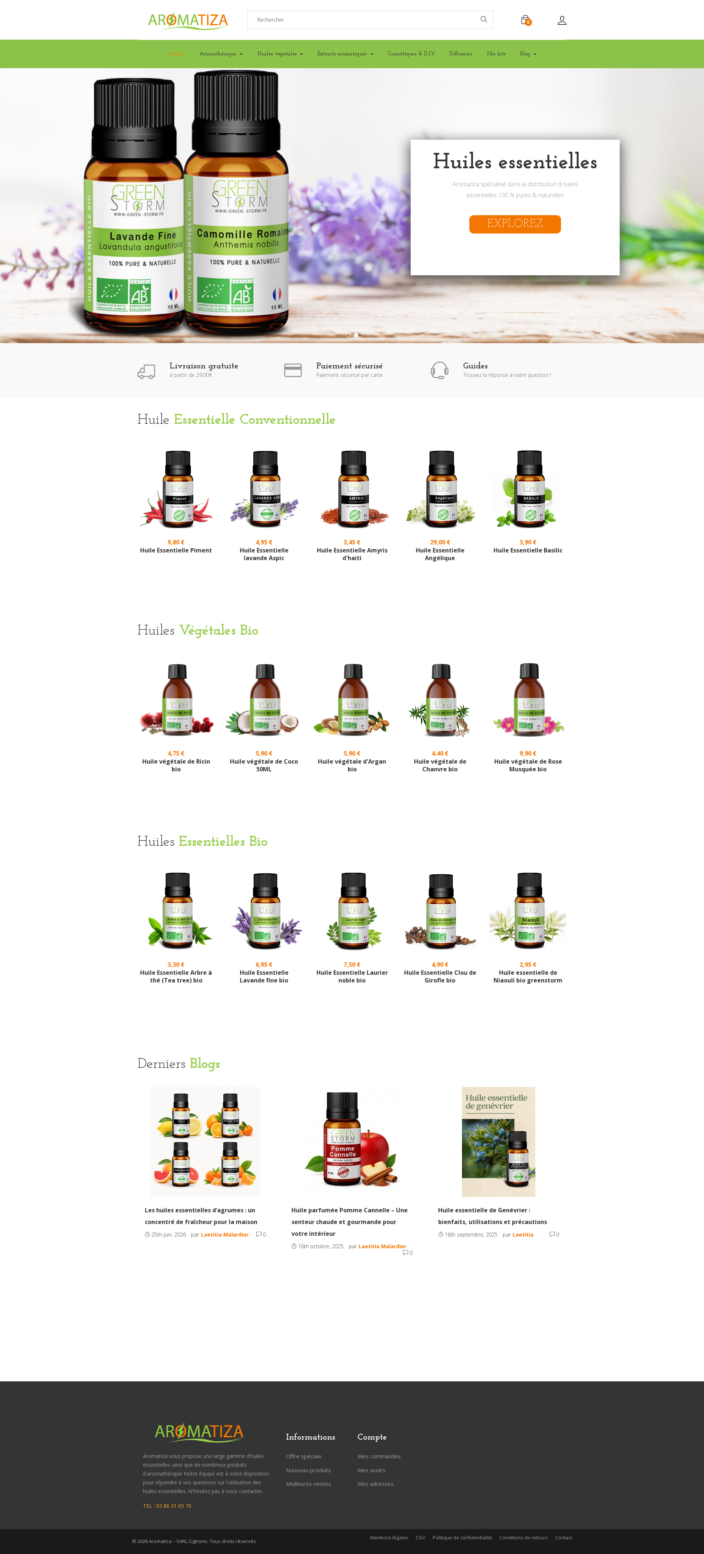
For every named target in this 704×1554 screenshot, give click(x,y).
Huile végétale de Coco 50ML (264, 765)
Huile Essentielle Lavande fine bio (264, 976)
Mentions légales (389, 1537)
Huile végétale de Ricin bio (176, 765)
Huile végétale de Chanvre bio (440, 765)
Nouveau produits (308, 1470)
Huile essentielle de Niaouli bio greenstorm (528, 976)
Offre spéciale (304, 1456)
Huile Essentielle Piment (176, 550)
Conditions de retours (523, 1537)
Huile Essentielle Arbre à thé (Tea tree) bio (176, 976)
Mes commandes (379, 1456)
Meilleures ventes (308, 1483)
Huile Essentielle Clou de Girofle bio (440, 976)
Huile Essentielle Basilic (528, 550)
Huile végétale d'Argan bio (352, 765)
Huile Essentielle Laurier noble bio (352, 976)
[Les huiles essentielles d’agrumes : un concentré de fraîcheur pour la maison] (205, 1142)
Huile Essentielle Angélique (440, 554)
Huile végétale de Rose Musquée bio (528, 765)
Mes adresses (376, 1483)
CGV (420, 1537)
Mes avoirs (371, 1470)
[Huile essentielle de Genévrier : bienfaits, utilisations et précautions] (498, 1142)
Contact (563, 1537)
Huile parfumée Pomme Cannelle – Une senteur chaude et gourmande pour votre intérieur (350, 1222)
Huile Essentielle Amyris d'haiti (352, 554)
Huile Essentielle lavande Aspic (264, 554)
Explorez (515, 224)
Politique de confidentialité (462, 1537)
